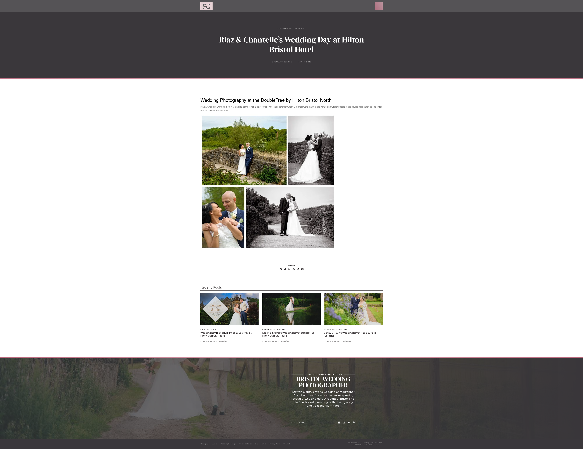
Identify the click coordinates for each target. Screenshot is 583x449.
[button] (379, 6)
